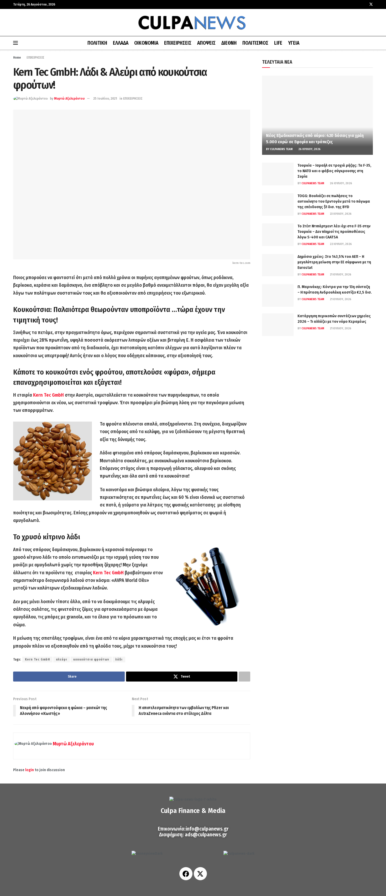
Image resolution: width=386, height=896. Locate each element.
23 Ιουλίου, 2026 (340, 214)
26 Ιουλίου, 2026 (309, 149)
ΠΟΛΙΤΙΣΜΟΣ (255, 43)
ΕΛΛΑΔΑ (120, 43)
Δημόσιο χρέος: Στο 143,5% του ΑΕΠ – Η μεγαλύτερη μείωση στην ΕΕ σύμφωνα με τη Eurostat (334, 262)
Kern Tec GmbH (48, 395)
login (29, 770)
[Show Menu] (15, 43)
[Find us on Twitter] (371, 4)
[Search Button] (371, 42)
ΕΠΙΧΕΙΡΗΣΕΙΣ (177, 43)
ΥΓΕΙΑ (293, 43)
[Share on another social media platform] (244, 677)
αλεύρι (61, 659)
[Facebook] (185, 873)
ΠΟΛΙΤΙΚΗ (97, 43)
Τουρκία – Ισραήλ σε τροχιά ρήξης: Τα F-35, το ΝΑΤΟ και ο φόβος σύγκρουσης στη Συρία (334, 171)
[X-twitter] (200, 873)
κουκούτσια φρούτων (91, 659)
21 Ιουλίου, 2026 (340, 274)
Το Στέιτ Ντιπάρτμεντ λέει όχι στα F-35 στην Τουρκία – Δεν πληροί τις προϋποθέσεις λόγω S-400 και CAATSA (334, 231)
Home (17, 57)
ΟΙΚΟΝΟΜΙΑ (146, 43)
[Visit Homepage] (193, 22)
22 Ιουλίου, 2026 (340, 244)
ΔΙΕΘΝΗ (229, 43)
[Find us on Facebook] (364, 4)
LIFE (278, 43)
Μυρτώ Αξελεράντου (69, 98)
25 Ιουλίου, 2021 (105, 98)
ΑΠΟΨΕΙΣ (206, 43)
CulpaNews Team (281, 149)
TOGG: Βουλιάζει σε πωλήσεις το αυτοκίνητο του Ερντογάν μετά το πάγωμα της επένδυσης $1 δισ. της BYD (334, 201)
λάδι (119, 659)
